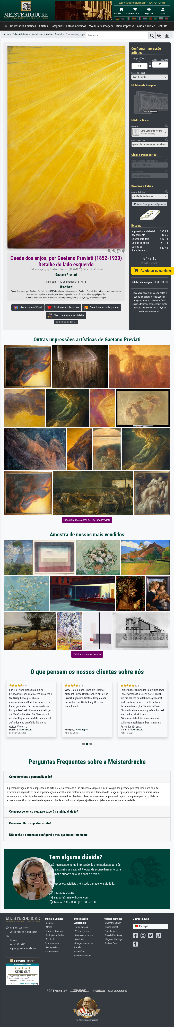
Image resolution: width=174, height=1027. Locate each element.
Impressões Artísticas (23, 26)
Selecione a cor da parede (103, 307)
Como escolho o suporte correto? (30, 823)
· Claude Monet (111, 927)
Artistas (43, 26)
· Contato (49, 923)
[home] (6, 26)
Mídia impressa (125, 26)
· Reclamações (52, 947)
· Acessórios (79, 951)
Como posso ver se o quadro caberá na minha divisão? (43, 811)
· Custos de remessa (83, 935)
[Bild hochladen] (167, 35)
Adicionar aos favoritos (65, 307)
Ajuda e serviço (146, 26)
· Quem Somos (52, 951)
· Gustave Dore (110, 943)
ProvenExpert (26, 729)
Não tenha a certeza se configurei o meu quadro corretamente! (48, 835)
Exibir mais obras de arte (87, 654)
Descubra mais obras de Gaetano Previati (87, 520)
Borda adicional (138, 73)
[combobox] (149, 77)
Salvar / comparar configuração (151, 204)
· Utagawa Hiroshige (113, 939)
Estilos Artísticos (76, 26)
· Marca (48, 927)
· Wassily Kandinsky (113, 935)
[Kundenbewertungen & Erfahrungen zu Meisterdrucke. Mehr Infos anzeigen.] (22, 971)
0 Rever (73, 322)
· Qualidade (79, 939)
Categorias (57, 26)
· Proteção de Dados (54, 935)
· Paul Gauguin (110, 931)
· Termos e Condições (55, 931)
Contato (162, 26)
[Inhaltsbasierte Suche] (159, 35)
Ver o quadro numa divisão (68, 315)
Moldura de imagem (101, 26)
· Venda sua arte (82, 931)
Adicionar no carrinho (154, 271)
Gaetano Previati (66, 275)
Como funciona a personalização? (30, 777)
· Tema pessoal (81, 927)
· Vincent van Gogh (112, 923)
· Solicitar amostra (82, 955)
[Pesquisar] (152, 35)
